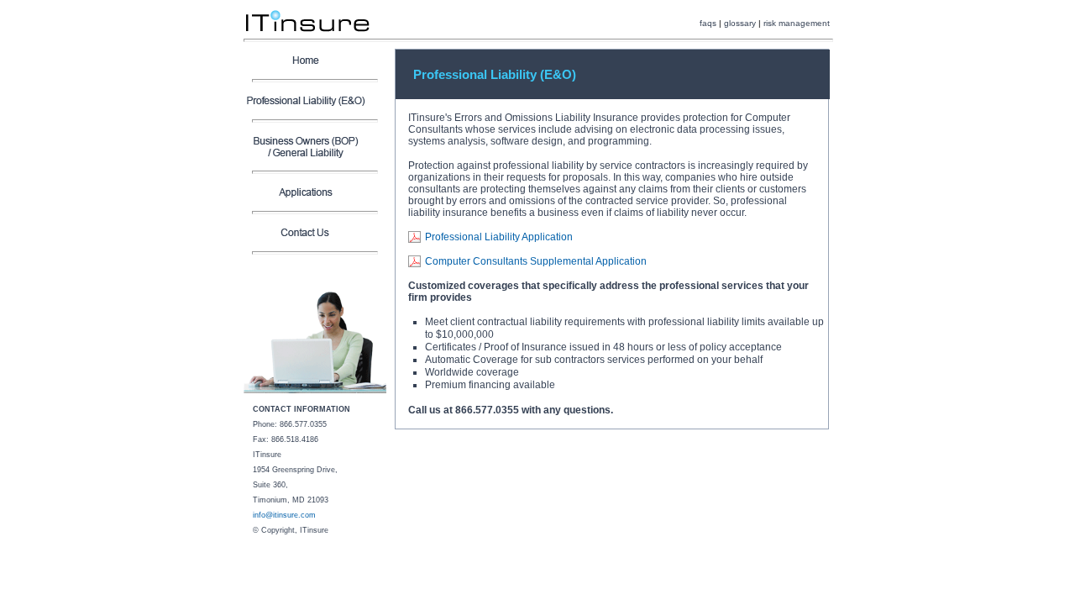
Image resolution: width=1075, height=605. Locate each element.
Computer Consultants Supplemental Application (536, 261)
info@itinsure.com (284, 515)
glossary (740, 23)
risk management (796, 23)
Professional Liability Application (499, 237)
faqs (708, 23)
